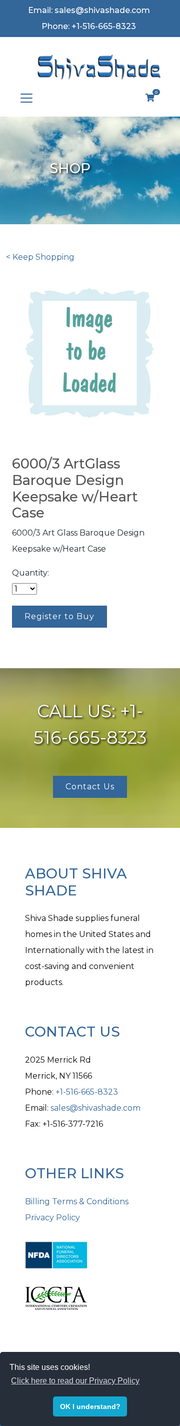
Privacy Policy (52, 1217)
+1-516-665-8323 (87, 1092)
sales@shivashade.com (95, 1108)
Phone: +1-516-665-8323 (89, 26)
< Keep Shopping (40, 257)
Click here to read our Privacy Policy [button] (75, 1380)
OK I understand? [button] (90, 1406)
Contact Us (90, 786)
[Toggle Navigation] (26, 98)
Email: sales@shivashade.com (89, 10)
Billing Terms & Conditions (76, 1201)
